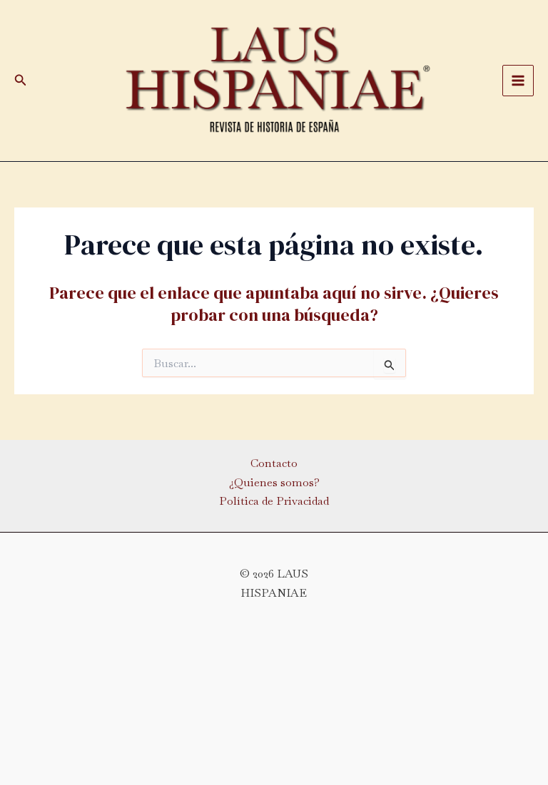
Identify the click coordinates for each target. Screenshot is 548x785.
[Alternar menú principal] (518, 80)
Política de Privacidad (274, 500)
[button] (20, 80)
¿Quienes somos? (274, 482)
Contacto (274, 463)
